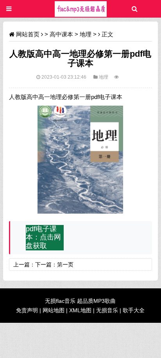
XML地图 (80, 310)
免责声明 (27, 310)
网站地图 (53, 310)
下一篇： (46, 264)
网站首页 (27, 34)
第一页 (65, 264)
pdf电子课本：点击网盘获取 (43, 237)
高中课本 (61, 34)
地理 (85, 34)
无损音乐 (107, 310)
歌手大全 (134, 310)
